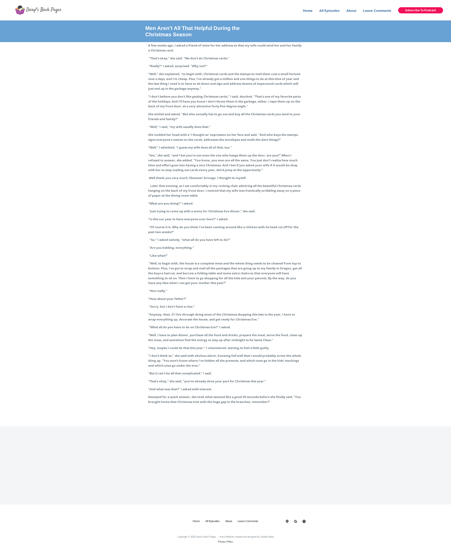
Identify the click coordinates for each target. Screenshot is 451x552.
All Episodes (212, 521)
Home (196, 521)
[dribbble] (304, 521)
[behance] (287, 521)
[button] (420, 10)
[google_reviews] (295, 521)
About (228, 521)
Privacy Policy (225, 541)
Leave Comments (248, 521)
